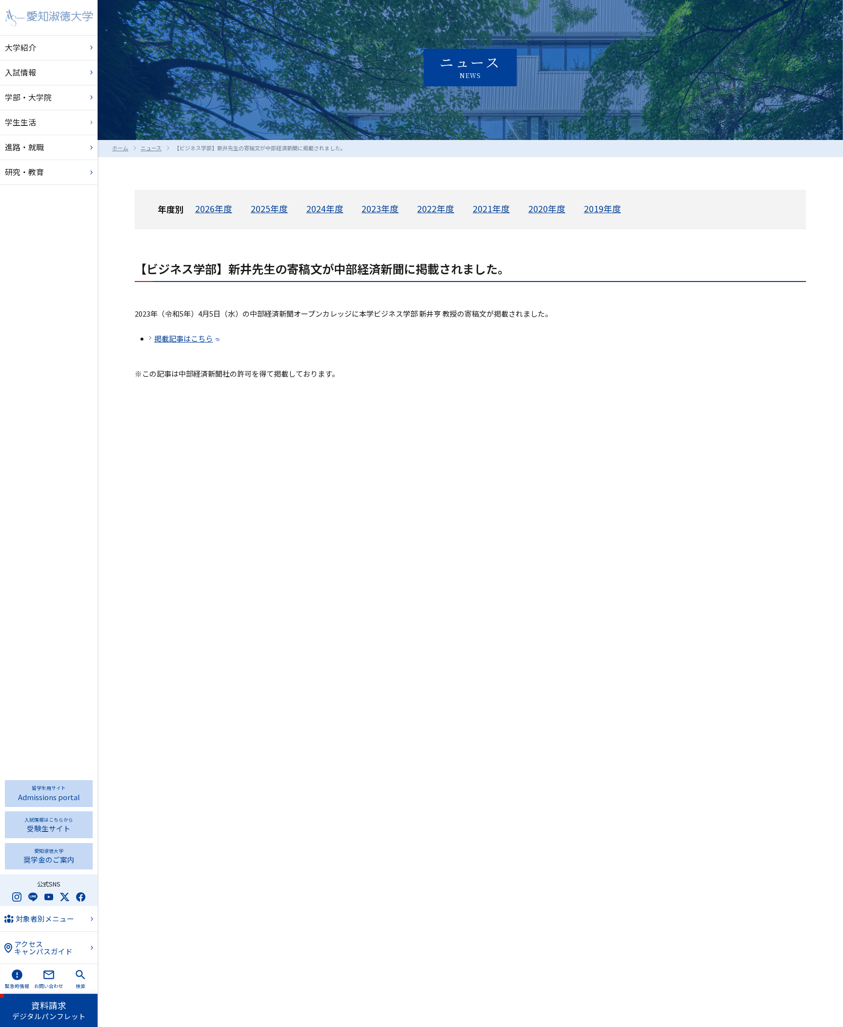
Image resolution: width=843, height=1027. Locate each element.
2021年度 (491, 208)
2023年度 (380, 208)
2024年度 (324, 208)
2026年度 (213, 208)
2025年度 (269, 208)
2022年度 (435, 208)
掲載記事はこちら (183, 338)
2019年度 (602, 208)
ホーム (120, 148)
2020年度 (546, 208)
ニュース (150, 148)
